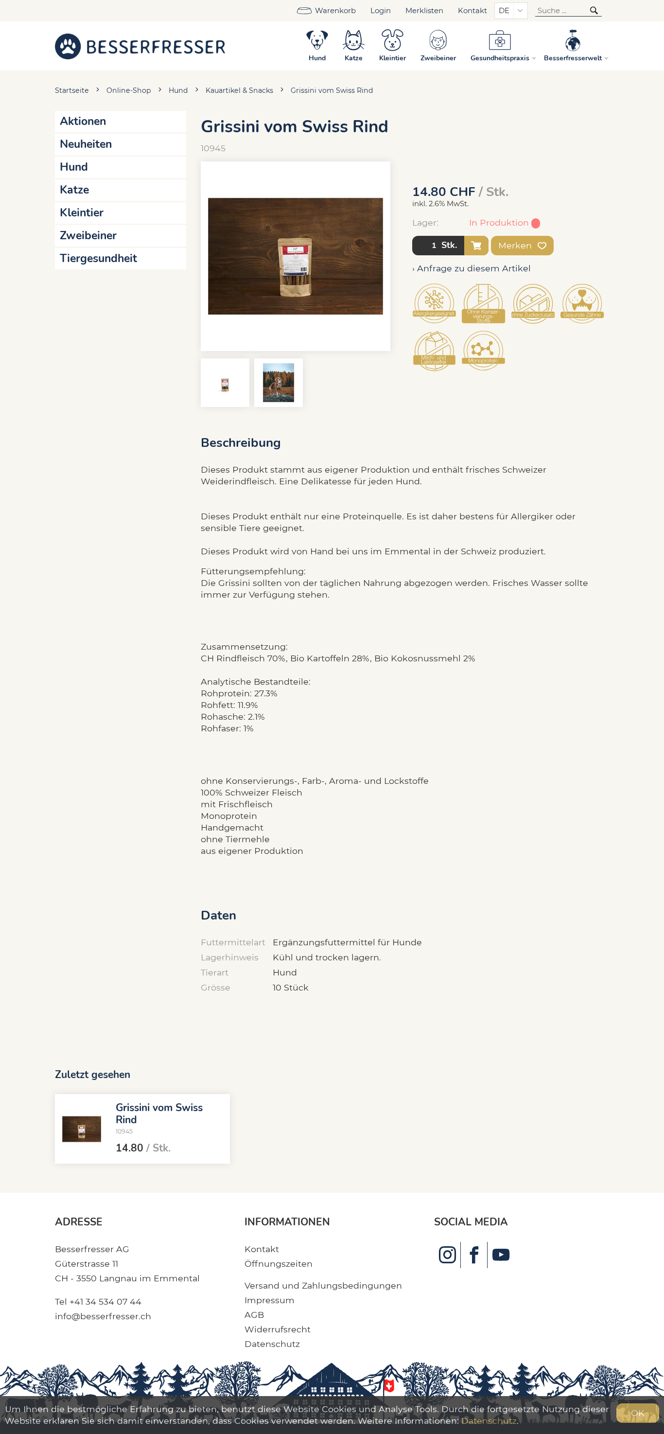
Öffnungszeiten (279, 1263)
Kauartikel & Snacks (239, 90)
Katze (74, 189)
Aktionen (83, 121)
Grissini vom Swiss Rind (332, 90)
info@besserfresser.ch (103, 1316)
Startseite (72, 90)
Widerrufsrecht (278, 1329)
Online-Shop (128, 90)
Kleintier (82, 212)
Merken (516, 245)
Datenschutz (272, 1344)
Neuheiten (86, 144)
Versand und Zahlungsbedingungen (323, 1285)
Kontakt (472, 10)
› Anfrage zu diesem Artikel (471, 268)
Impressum (270, 1300)
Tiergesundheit (98, 258)
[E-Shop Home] (140, 45)
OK (638, 1413)
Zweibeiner (88, 235)
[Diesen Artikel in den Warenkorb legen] (476, 245)
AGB (254, 1315)
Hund (178, 90)
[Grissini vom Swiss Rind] (81, 1129)
